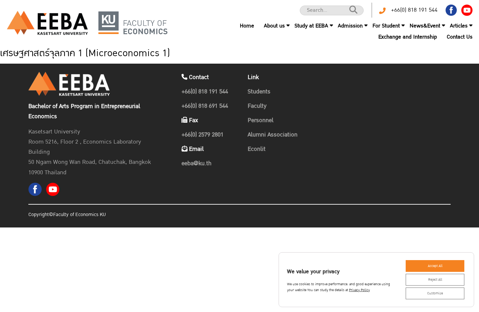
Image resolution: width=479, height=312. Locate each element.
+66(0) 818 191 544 (414, 10)
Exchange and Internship (407, 36)
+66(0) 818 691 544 (204, 106)
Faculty (257, 106)
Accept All (435, 266)
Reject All (435, 280)
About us (274, 25)
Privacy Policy (359, 290)
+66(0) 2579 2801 (202, 134)
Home (247, 25)
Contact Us (459, 36)
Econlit (257, 149)
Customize (435, 293)
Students (259, 91)
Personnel (260, 120)
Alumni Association (273, 134)
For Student (386, 25)
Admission (350, 25)
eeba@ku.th (196, 163)
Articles (459, 25)
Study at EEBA (311, 25)
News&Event (425, 25)
